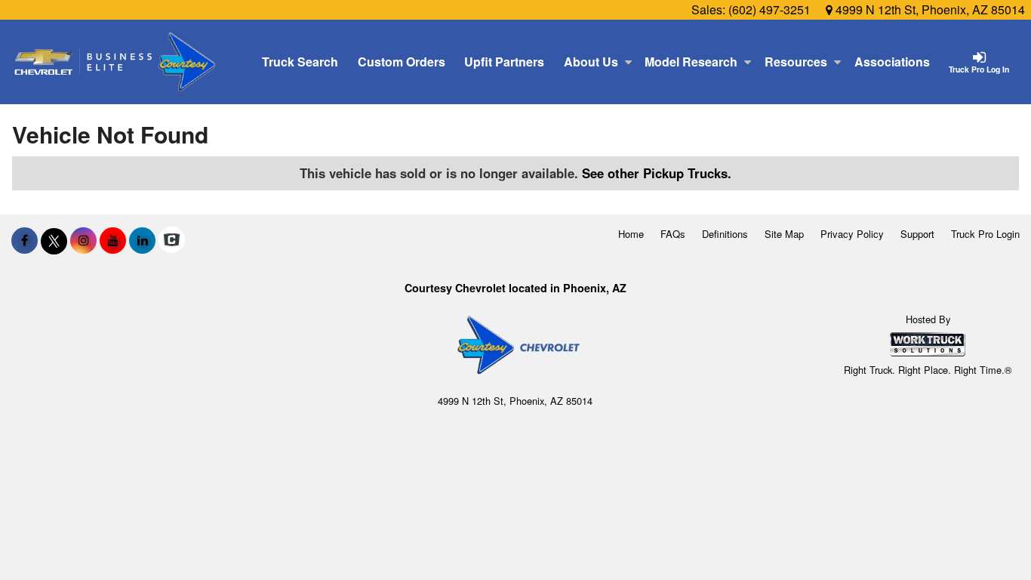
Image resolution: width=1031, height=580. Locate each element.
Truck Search (300, 61)
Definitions (725, 234)
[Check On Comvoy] (171, 240)
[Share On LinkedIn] (142, 240)
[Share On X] (54, 240)
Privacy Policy (852, 234)
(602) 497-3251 (769, 9)
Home (631, 234)
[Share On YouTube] (113, 240)
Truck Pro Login (985, 234)
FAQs (672, 234)
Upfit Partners (504, 61)
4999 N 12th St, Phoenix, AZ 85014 (928, 9)
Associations (892, 61)
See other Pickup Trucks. (656, 173)
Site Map (784, 234)
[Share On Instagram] (83, 240)
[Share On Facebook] (24, 240)
